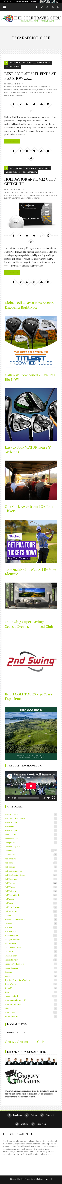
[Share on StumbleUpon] (41, 104)
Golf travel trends (30, 907)
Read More (11, 141)
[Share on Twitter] (20, 104)
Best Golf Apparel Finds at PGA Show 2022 (30, 76)
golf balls (11, 192)
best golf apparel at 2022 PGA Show (28, 87)
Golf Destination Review (30, 875)
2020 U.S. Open (30, 814)
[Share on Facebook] (13, 104)
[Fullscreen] (53, 797)
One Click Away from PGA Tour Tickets (29, 508)
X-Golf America (30, 1016)
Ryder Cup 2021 (30, 968)
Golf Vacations (30, 911)
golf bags (30, 862)
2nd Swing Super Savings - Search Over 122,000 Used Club (29, 623)
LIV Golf (30, 923)
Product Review (12, 67)
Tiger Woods (30, 984)
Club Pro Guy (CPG (13, 846)
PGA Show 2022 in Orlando (41, 93)
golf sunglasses (33, 195)
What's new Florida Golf (30, 1000)
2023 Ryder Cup (30, 826)
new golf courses (30, 939)
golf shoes (20, 195)
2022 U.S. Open (30, 822)
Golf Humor (30, 883)
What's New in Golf (30, 1004)
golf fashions (25, 90)
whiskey (30, 1008)
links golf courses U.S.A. (30, 919)
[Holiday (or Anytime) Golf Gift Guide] (31, 215)
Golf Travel (28, 63)
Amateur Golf (30, 834)
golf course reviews (30, 871)
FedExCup (29, 850)
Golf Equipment (16, 168)
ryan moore (21, 198)
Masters (30, 927)
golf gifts (34, 192)
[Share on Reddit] (48, 104)
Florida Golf (30, 854)
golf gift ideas (23, 192)
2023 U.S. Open (30, 830)
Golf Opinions (30, 891)
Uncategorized (30, 996)
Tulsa (30, 992)
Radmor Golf (9, 95)
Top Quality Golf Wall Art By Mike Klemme (30, 571)
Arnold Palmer (30, 838)
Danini (15, 90)
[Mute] (48, 797)
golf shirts (9, 195)
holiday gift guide (49, 195)
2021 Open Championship (30, 818)
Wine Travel (30, 1012)
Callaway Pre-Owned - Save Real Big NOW (30, 377)
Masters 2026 (30, 931)
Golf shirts (15, 63)
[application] (31, 786)
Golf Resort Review (30, 895)
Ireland (30, 915)
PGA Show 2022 (23, 93)
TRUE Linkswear (34, 198)
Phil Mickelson (30, 955)
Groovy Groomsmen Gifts (24, 1041)
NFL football (30, 943)
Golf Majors (30, 887)
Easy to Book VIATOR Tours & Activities (28, 449)
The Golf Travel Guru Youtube (30, 980)
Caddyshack (30, 842)
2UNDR (9, 87)
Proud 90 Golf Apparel (30, 964)
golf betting (30, 867)
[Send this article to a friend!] (31, 111)
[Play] (8, 797)
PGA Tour (30, 951)
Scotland (30, 972)
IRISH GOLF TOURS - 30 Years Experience (28, 696)
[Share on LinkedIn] (27, 104)
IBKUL (34, 90)
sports (30, 976)
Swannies (20, 95)
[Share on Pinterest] (34, 104)
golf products (46, 192)
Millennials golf (43, 63)
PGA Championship (30, 947)
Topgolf (30, 988)
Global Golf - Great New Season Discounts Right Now (29, 305)
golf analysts (30, 858)
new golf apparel (45, 90)
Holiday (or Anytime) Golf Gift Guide (29, 181)
